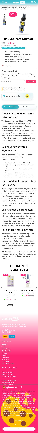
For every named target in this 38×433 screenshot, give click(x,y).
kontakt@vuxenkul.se (8, 330)
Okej (19, 429)
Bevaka (31, 81)
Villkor (3, 347)
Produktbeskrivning (10, 106)
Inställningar (19, 421)
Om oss (4, 353)
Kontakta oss (5, 349)
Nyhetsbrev (5, 357)
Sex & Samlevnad (7, 364)
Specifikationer (27, 106)
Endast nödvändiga (19, 425)
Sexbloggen (5, 361)
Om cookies (5, 359)
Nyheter (4, 355)
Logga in (4, 345)
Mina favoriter (6, 351)
